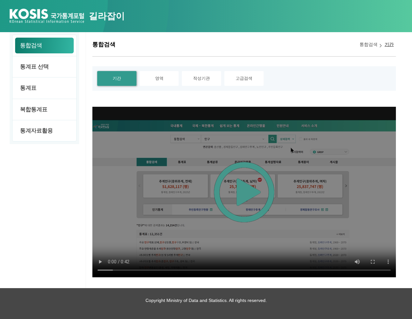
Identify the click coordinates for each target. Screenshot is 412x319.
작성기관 (201, 78)
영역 (159, 78)
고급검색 (244, 78)
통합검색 (369, 44)
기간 (389, 44)
